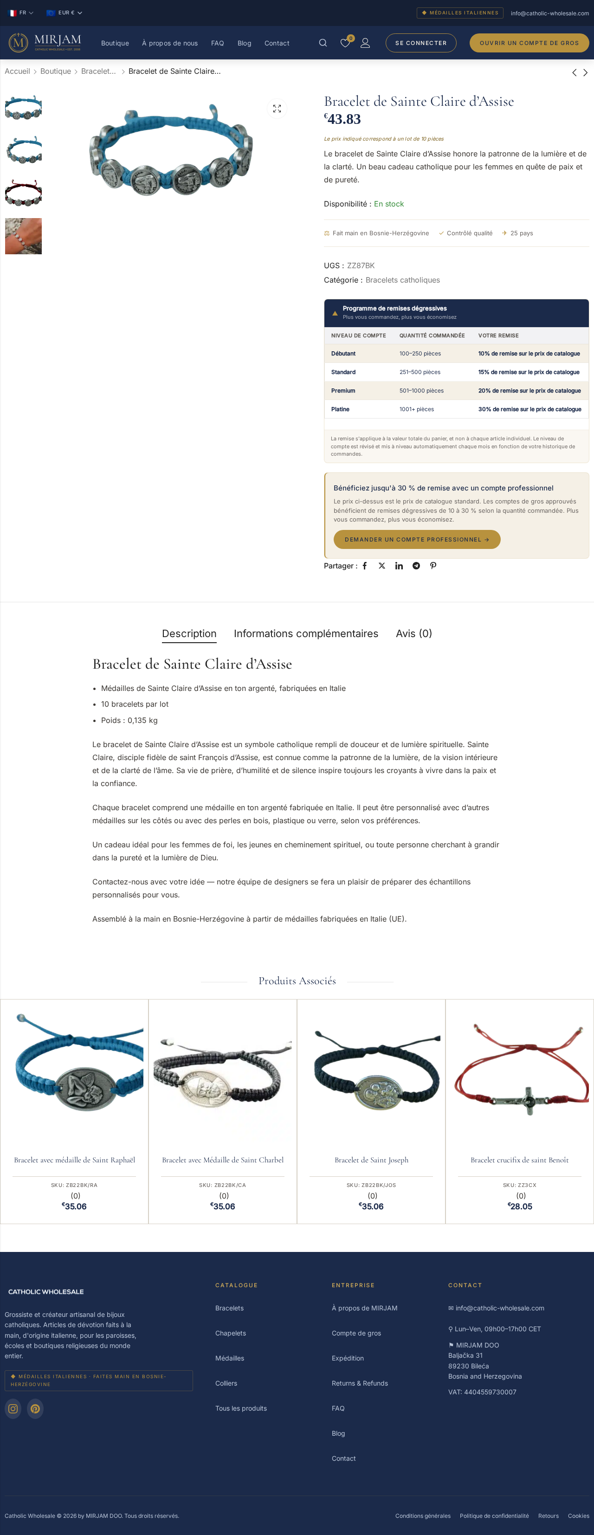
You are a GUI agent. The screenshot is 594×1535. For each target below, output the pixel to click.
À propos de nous (170, 43)
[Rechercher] (323, 42)
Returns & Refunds (360, 1383)
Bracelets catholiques (99, 71)
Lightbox (277, 108)
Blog (245, 43)
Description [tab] (189, 633)
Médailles (229, 1358)
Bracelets (229, 1308)
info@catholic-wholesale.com (550, 13)
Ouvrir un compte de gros (529, 42)
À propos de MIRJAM (365, 1308)
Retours (548, 1515)
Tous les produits (241, 1408)
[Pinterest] (35, 1409)
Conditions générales (423, 1515)
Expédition (348, 1358)
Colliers (226, 1383)
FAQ (218, 43)
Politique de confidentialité (494, 1515)
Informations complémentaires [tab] (306, 633)
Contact (277, 43)
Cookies (578, 1515)
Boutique (115, 43)
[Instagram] (13, 1409)
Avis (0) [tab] (414, 633)
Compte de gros (356, 1333)
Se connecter (421, 42)
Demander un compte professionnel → (417, 539)
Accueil (17, 71)
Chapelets (230, 1333)
